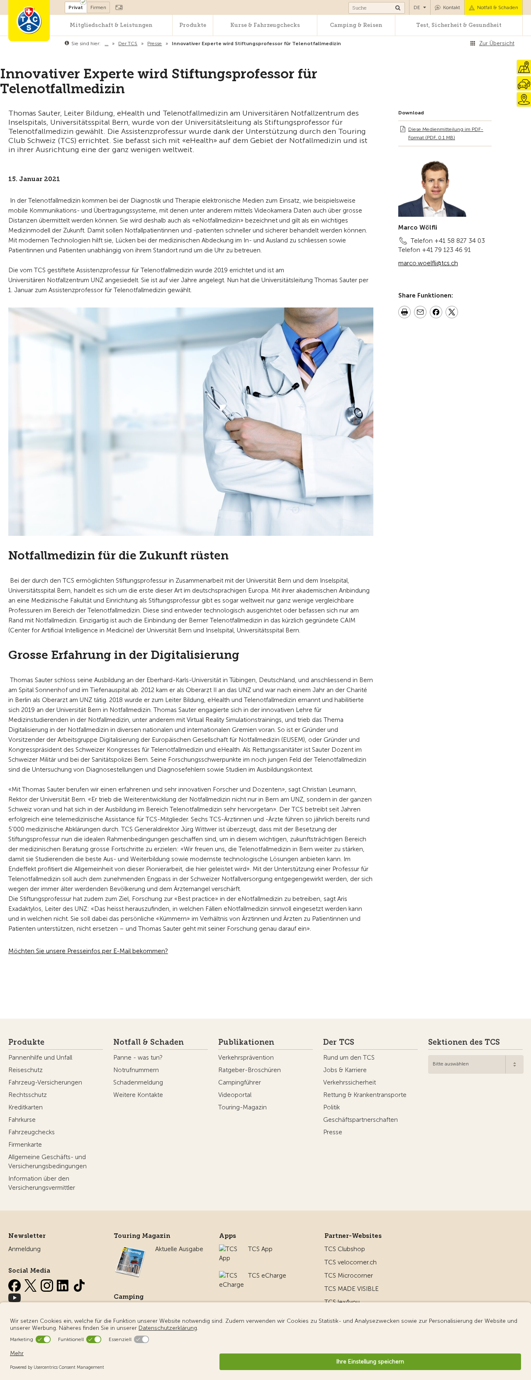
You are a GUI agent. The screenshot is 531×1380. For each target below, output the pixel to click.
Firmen (98, 7)
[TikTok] (79, 1284)
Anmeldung (24, 1249)
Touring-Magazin (242, 1107)
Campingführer (239, 1082)
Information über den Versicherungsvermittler (41, 1183)
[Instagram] (48, 1284)
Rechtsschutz (27, 1095)
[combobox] (476, 1064)
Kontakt (451, 7)
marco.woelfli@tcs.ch (428, 263)
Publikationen (246, 1042)
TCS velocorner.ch (350, 1262)
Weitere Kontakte (138, 1095)
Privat (75, 7)
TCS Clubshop (344, 1249)
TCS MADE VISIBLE (351, 1289)
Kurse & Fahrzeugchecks (265, 25)
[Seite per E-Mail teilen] (420, 313)
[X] (31, 1284)
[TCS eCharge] (231, 1275)
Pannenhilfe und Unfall (40, 1057)
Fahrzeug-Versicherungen (45, 1082)
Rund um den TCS (349, 1057)
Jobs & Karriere (345, 1070)
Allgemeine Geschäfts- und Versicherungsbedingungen (47, 1161)
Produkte (192, 25)
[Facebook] (15, 1284)
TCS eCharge (267, 1275)
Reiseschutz (25, 1070)
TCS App (260, 1249)
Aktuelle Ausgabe (179, 1249)
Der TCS (338, 1042)
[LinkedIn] (64, 1284)
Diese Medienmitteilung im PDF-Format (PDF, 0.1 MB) (445, 133)
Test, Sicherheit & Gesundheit (459, 25)
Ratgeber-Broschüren (249, 1070)
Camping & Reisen (356, 25)
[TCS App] (229, 1249)
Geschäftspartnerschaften (360, 1119)
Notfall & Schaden (497, 7)
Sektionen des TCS (464, 1042)
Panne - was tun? (138, 1057)
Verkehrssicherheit (349, 1082)
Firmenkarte (25, 1144)
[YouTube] (14, 1296)
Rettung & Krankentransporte (365, 1095)
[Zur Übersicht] (343, 43)
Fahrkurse (22, 1119)
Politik (331, 1107)
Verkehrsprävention (246, 1057)
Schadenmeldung (138, 1082)
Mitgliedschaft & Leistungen (111, 25)
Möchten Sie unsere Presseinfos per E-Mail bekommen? (88, 951)
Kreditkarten (25, 1107)
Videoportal (234, 1095)
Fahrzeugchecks (31, 1132)
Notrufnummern (136, 1070)
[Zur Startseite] (29, 20)
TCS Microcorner (348, 1275)
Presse (332, 1132)
